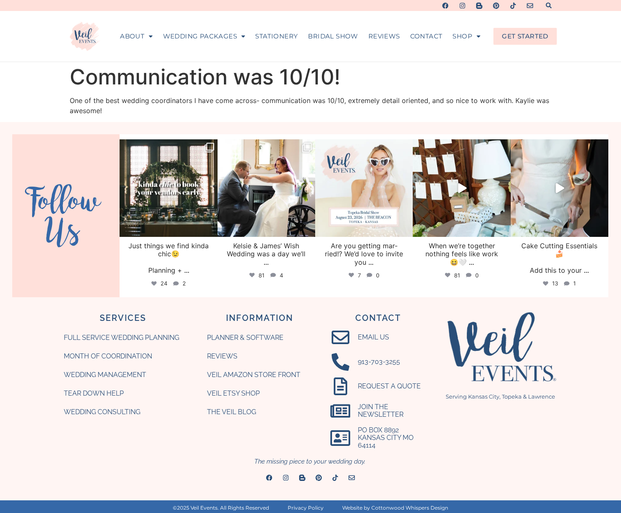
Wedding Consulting (102, 412)
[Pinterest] (496, 6)
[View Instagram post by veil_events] (210, 229)
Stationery (276, 36)
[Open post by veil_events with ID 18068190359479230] (461, 188)
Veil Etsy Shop (233, 393)
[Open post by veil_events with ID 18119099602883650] (559, 188)
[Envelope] (530, 6)
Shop (462, 36)
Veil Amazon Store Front (253, 375)
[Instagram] (462, 6)
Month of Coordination (108, 356)
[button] (548, 5)
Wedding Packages (200, 36)
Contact (426, 36)
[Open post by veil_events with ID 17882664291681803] (168, 188)
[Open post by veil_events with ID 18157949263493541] (364, 188)
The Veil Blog (231, 412)
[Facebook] (445, 6)
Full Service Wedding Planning (121, 338)
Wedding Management (105, 375)
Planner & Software (245, 338)
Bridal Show (333, 36)
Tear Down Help (94, 393)
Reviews (384, 36)
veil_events (167, 147)
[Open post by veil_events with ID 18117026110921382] (266, 188)
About (132, 36)
